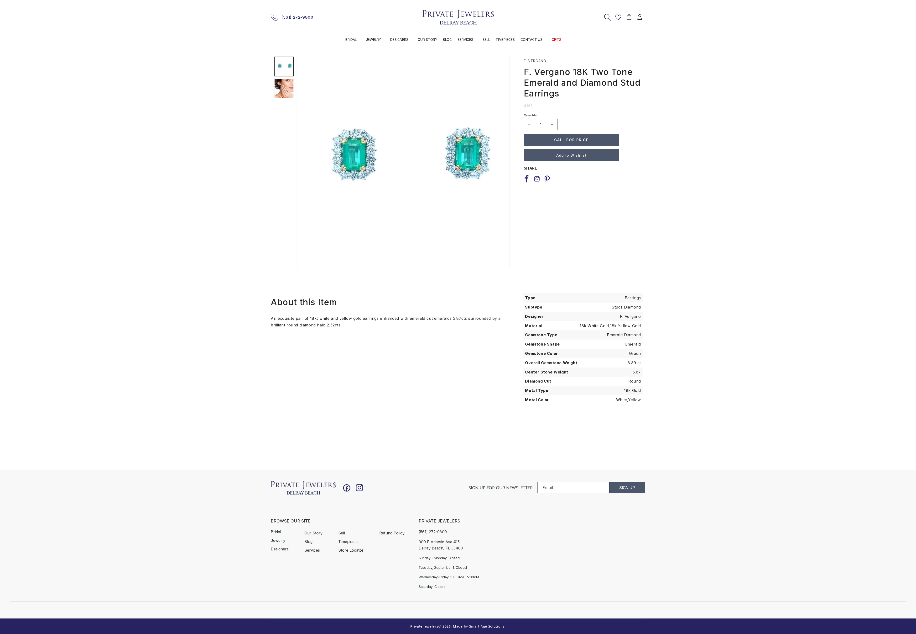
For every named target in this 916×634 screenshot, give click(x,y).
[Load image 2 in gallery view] (284, 88)
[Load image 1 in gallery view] (284, 66)
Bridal (276, 531)
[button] (353, 42)
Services (312, 550)
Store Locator (351, 550)
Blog (308, 541)
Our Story (313, 532)
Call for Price (571, 139)
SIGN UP (627, 488)
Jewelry (278, 540)
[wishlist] (618, 17)
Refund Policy (392, 532)
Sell (341, 532)
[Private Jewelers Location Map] (579, 546)
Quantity (530, 115)
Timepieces (348, 541)
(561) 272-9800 (297, 17)
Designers (280, 548)
